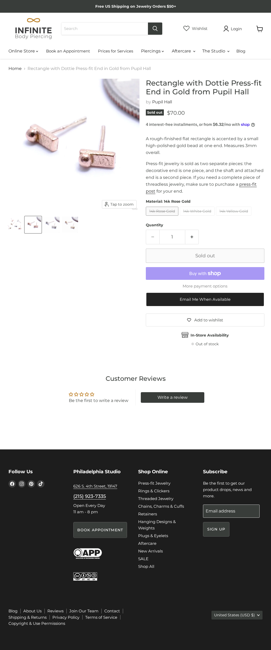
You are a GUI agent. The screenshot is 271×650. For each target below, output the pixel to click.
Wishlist (199, 28)
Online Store (22, 51)
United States (234, 615)
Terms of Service (101, 617)
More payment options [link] (205, 286)
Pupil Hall (162, 101)
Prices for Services (115, 51)
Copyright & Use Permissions (36, 623)
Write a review (172, 397)
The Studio (214, 51)
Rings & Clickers (153, 490)
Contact (112, 610)
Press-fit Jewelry (154, 483)
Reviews (55, 610)
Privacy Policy (65, 617)
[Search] (155, 29)
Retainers (147, 513)
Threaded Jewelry (155, 498)
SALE (143, 558)
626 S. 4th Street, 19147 (95, 486)
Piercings (151, 51)
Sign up (216, 529)
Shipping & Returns (27, 617)
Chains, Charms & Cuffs (161, 506)
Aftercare (182, 51)
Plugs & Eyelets (153, 535)
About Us (32, 610)
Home (15, 68)
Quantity (154, 225)
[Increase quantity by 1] (192, 237)
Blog (240, 51)
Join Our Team (83, 610)
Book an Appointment (68, 51)
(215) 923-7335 (89, 496)
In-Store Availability (210, 335)
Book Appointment (100, 530)
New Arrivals (150, 551)
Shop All (146, 566)
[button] (205, 299)
